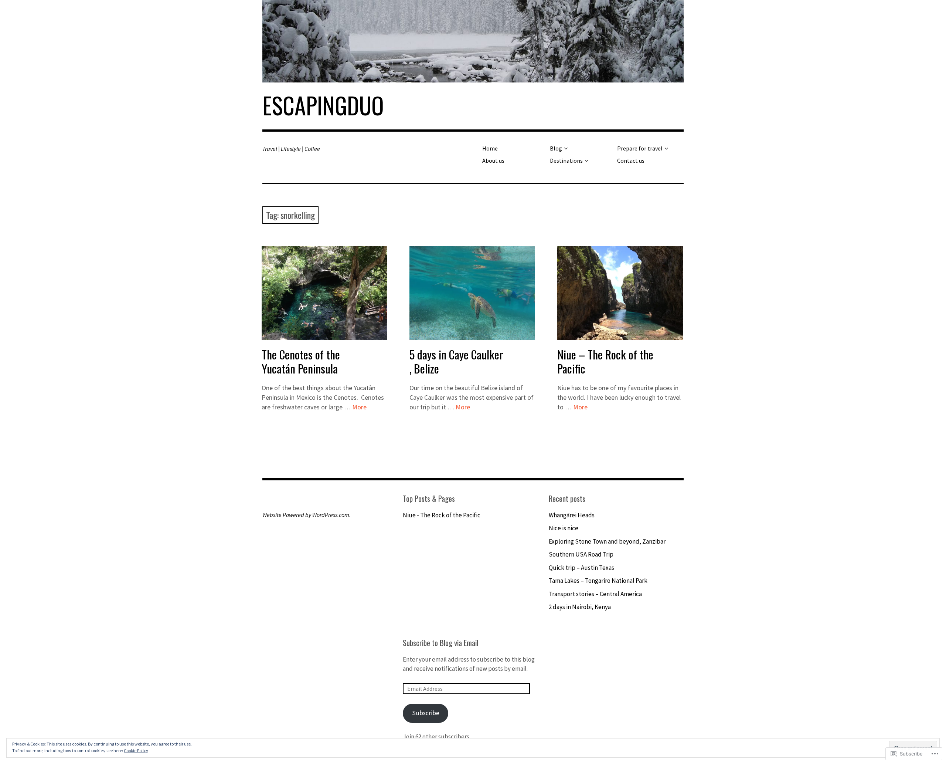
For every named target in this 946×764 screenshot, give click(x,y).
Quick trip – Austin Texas (581, 568)
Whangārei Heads (572, 515)
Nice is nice (563, 528)
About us (493, 160)
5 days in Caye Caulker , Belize (456, 361)
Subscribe (425, 713)
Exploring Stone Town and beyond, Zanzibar (607, 541)
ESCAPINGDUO (323, 105)
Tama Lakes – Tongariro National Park (598, 581)
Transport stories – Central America (595, 594)
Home (490, 148)
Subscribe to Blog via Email (440, 642)
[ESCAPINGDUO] (473, 41)
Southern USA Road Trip (581, 554)
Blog (556, 148)
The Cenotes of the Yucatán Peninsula (301, 361)
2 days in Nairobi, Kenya (580, 607)
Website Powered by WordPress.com (305, 514)
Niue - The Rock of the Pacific (442, 515)
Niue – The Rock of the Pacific (605, 361)
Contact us (630, 160)
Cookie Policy (136, 750)
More (359, 407)
